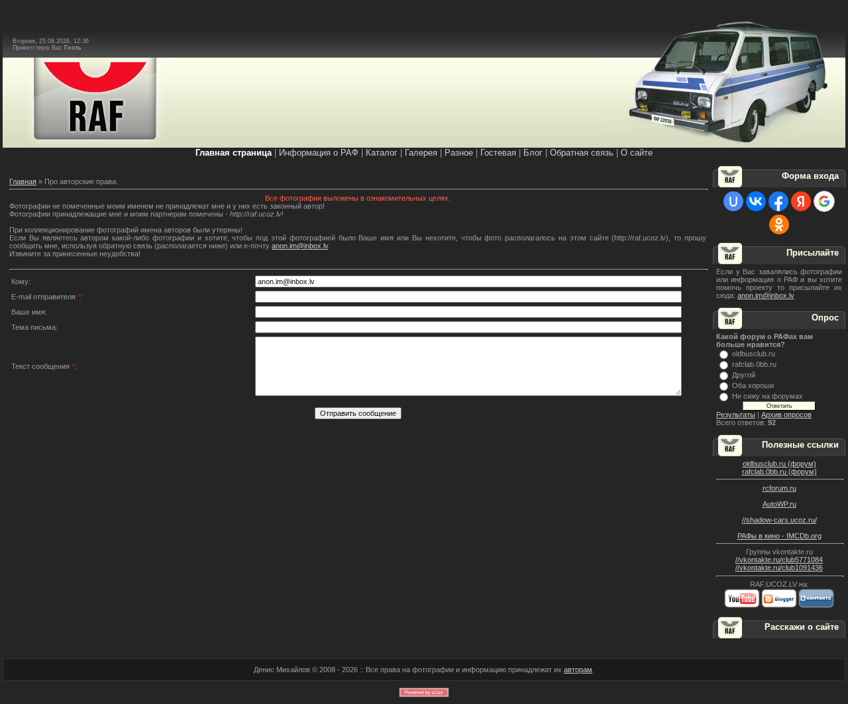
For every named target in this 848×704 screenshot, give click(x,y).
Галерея (421, 153)
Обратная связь (581, 153)
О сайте (637, 153)
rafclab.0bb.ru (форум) (779, 472)
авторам (578, 670)
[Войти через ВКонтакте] (756, 201)
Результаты (735, 415)
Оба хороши (753, 385)
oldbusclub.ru (753, 354)
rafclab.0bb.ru (754, 364)
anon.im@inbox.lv (300, 246)
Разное (459, 153)
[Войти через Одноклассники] (779, 224)
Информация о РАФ (318, 153)
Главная (22, 181)
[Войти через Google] (824, 201)
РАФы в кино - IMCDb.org (779, 536)
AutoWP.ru (779, 504)
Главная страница (233, 153)
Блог (533, 153)
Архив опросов (786, 415)
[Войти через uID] (733, 201)
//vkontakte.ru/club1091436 (779, 568)
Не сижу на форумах (767, 396)
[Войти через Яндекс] (801, 201)
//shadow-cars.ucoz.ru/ (779, 520)
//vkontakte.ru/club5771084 (779, 560)
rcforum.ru (779, 488)
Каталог (382, 153)
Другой (743, 375)
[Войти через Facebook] (778, 201)
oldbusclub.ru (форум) (779, 464)
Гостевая (498, 153)
